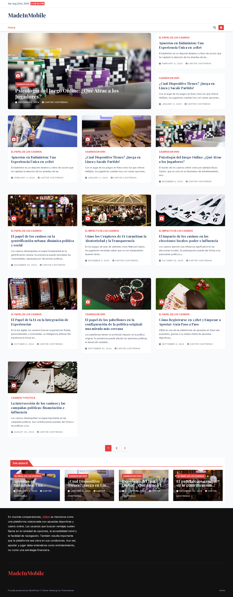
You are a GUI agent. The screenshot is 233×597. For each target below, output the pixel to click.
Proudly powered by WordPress (24, 590)
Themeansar (67, 590)
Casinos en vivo (169, 78)
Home (11, 27)
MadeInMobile (27, 15)
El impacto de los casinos (102, 230)
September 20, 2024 (100, 348)
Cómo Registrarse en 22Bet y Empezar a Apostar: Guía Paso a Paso (189, 322)
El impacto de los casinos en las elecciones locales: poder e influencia (188, 238)
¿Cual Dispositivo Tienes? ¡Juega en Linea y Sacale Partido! (187, 85)
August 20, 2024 (24, 432)
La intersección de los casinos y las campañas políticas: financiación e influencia (38, 407)
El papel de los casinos (29, 84)
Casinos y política (23, 397)
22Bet (46, 516)
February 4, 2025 (172, 63)
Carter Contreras (58, 102)
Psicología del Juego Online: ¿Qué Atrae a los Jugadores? (143, 485)
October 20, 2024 (173, 260)
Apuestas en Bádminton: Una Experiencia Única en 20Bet (181, 45)
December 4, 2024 (173, 181)
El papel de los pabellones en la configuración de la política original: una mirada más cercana (114, 324)
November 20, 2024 (30, 102)
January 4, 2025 (172, 104)
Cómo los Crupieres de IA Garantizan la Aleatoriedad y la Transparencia (115, 238)
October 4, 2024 (24, 344)
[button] (214, 27)
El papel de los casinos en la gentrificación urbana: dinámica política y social (74, 93)
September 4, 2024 (173, 344)
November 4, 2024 (99, 260)
